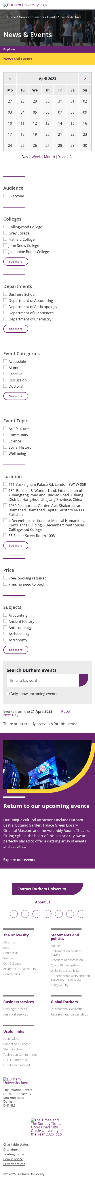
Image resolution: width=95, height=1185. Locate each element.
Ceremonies (11, 974)
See (16, 261)
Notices (56, 946)
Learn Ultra (11, 1038)
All (71, 156)
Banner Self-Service (16, 1044)
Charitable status (16, 1144)
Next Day (11, 715)
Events (52, 17)
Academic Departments (19, 969)
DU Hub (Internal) (15, 1060)
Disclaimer (11, 1149)
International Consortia (66, 1009)
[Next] (85, 78)
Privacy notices (14, 1164)
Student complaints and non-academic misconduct (71, 977)
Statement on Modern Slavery (66, 953)
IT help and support (16, 1065)
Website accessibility (65, 970)
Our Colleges (12, 963)
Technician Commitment (20, 1054)
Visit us (8, 958)
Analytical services (15, 1014)
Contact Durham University (42, 888)
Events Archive (70, 17)
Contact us (10, 953)
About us (43, 902)
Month (49, 156)
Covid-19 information (65, 965)
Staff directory (13, 1049)
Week (36, 156)
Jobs (6, 947)
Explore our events (19, 859)
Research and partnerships (69, 1014)
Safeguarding (59, 985)
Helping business (15, 1009)
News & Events (27, 34)
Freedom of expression (67, 960)
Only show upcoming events (33, 693)
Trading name (13, 1154)
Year (62, 156)
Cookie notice (13, 1159)
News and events (31, 17)
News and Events (17, 59)
